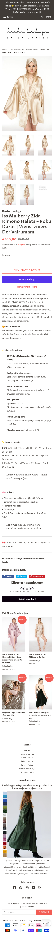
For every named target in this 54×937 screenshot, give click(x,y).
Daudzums (7, 255)
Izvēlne (10, 17)
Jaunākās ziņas (27, 780)
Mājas (4, 50)
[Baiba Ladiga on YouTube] (33, 888)
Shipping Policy (27, 772)
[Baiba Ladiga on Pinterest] (20, 888)
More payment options (27, 286)
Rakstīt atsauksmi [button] (27, 599)
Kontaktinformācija (27, 768)
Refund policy (27, 761)
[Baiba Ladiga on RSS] (39, 888)
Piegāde (21, 244)
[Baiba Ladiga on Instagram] (27, 888)
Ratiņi (47, 17)
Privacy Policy (27, 765)
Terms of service (27, 754)
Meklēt (27, 750)
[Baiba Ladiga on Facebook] (14, 888)
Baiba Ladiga (27, 920)
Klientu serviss (27, 757)
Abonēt (44, 912)
